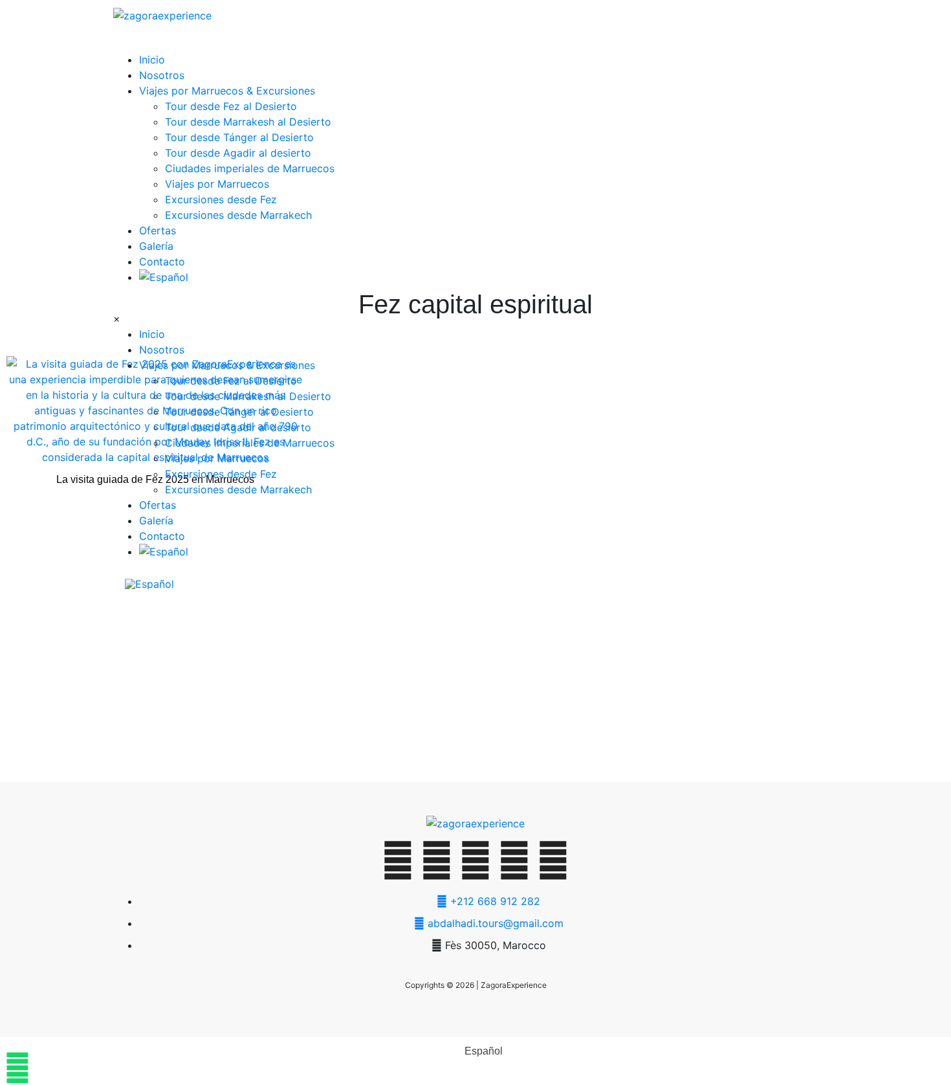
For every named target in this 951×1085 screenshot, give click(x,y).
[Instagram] (514, 860)
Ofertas (157, 230)
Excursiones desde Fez (221, 199)
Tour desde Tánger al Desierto (239, 137)
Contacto (162, 261)
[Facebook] (437, 860)
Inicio (152, 59)
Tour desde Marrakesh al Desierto (248, 121)
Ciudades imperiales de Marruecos (249, 168)
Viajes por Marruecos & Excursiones (227, 90)
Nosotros (161, 75)
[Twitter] (398, 860)
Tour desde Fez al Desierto (231, 106)
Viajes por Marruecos (217, 183)
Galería (156, 246)
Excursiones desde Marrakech (238, 214)
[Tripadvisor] (553, 860)
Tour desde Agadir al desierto (238, 152)
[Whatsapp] (475, 860)
